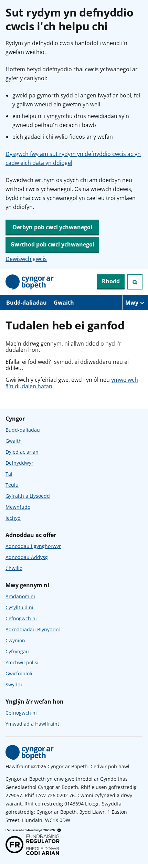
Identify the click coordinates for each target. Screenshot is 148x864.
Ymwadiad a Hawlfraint (32, 723)
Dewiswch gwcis (26, 259)
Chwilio (14, 568)
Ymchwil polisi (22, 662)
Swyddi (14, 684)
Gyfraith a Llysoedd (28, 496)
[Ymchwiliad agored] (134, 281)
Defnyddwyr (19, 463)
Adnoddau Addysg (27, 557)
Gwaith (64, 302)
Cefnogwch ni (21, 618)
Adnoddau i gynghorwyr (33, 546)
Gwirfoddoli (19, 673)
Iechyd (13, 518)
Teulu (12, 485)
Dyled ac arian (22, 452)
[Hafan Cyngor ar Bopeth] (30, 281)
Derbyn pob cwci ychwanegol (52, 227)
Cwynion (15, 640)
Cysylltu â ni (19, 607)
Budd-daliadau (26, 302)
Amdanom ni (20, 596)
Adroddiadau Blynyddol (33, 629)
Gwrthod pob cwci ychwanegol (52, 244)
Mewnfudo (18, 507)
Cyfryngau (17, 651)
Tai (9, 474)
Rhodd (111, 281)
